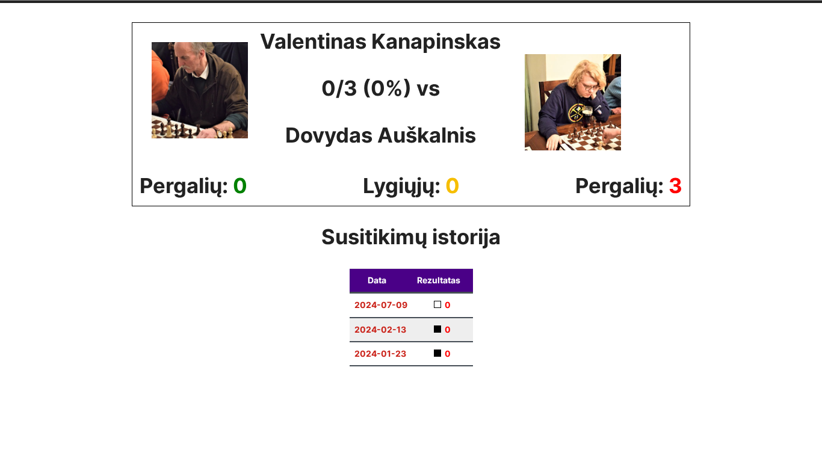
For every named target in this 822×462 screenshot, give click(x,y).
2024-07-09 (380, 305)
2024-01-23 (380, 353)
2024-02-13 (380, 329)
